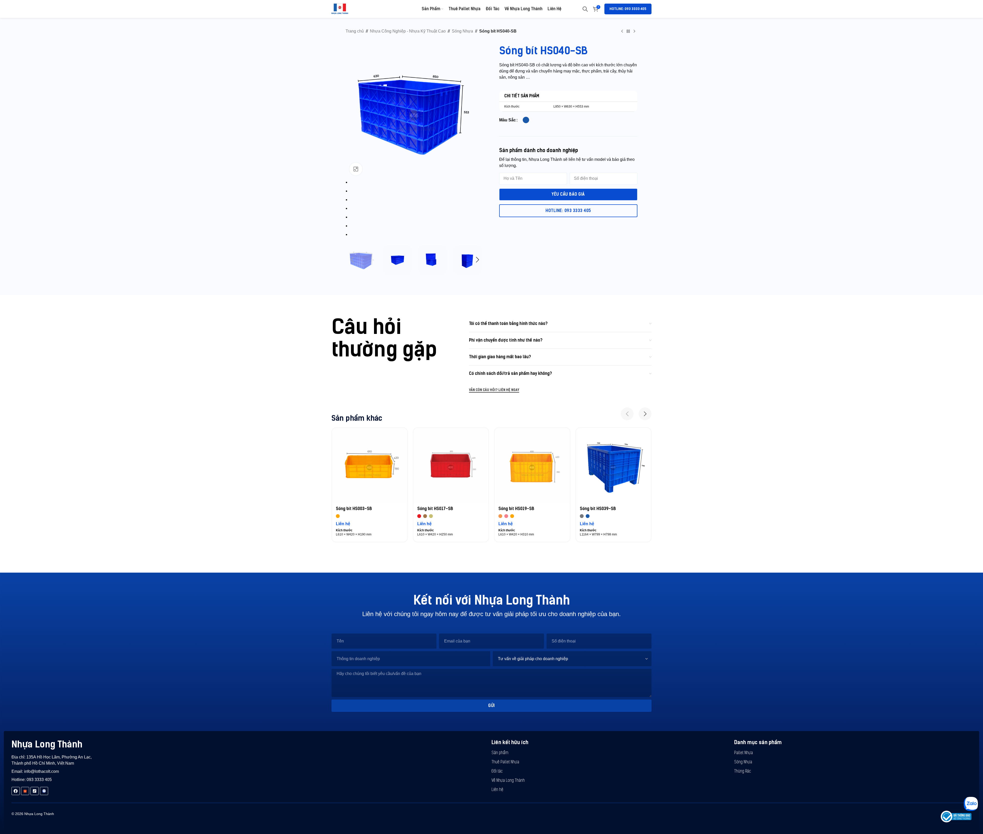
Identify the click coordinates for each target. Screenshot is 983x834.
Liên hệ (497, 790)
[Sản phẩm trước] (622, 31)
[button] (352, 260)
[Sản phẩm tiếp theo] (634, 31)
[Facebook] (16, 791)
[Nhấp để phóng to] (355, 169)
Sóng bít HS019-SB (516, 508)
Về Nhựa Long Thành (508, 781)
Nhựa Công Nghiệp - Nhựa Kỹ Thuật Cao (408, 31)
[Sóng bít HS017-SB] (451, 465)
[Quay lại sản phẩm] (628, 31)
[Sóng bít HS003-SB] (369, 465)
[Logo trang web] (340, 8)
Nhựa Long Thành (47, 744)
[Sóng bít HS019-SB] (532, 465)
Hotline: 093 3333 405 (628, 9)
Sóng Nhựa (462, 31)
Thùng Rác (742, 771)
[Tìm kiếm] (585, 9)
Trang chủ (355, 31)
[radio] (526, 120)
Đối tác (497, 771)
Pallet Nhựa (743, 753)
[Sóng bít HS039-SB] (613, 465)
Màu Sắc (507, 120)
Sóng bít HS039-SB (598, 508)
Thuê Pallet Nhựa (505, 762)
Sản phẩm (500, 753)
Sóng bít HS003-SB (354, 508)
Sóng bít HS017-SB (435, 508)
